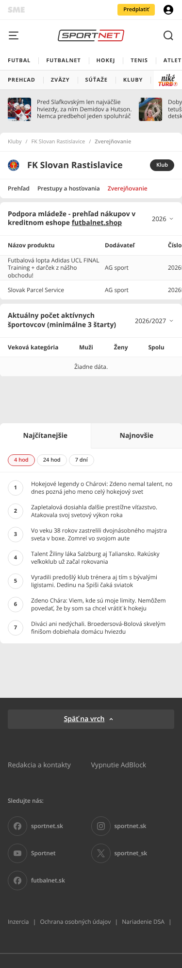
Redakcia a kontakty (39, 764)
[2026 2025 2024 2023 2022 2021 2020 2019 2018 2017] (163, 218)
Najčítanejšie (45, 435)
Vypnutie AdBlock (119, 764)
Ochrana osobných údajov (75, 921)
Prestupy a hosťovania (68, 188)
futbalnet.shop (97, 222)
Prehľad (19, 188)
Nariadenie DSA (143, 921)
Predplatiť (136, 9)
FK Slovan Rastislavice (58, 141)
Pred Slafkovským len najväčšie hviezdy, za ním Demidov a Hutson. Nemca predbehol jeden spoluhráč (84, 109)
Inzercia (18, 921)
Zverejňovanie (128, 188)
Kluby (15, 141)
